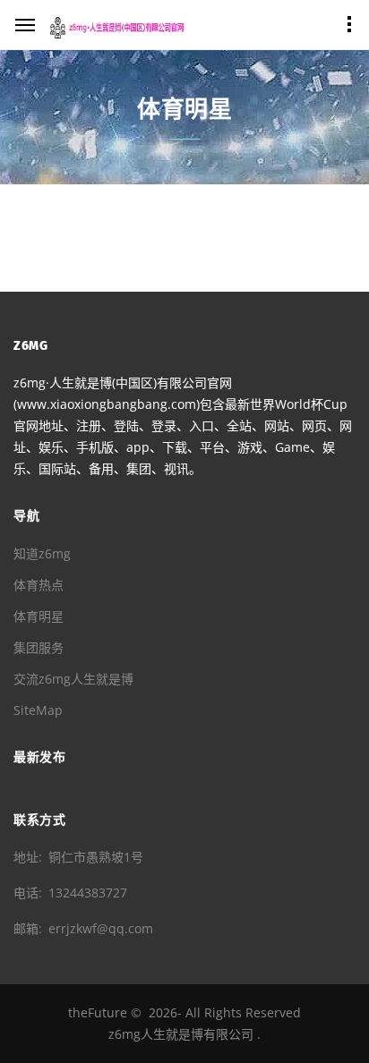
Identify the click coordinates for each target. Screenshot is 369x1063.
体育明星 (38, 616)
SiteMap (38, 710)
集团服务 (38, 647)
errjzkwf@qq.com (100, 928)
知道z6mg (42, 553)
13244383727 (87, 892)
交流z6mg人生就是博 (73, 678)
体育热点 (38, 584)
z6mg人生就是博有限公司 (180, 1033)
